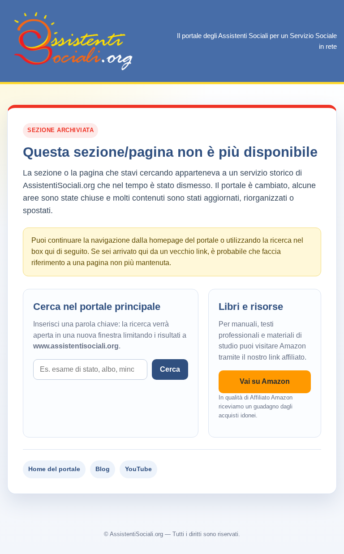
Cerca (170, 369)
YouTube (138, 468)
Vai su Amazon (265, 381)
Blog (102, 468)
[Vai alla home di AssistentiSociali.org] (74, 41)
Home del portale (54, 468)
